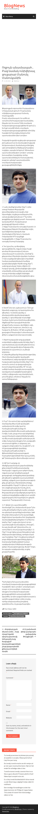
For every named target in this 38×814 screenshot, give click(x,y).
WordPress (18, 809)
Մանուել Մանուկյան (17, 616)
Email (8, 711)
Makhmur (16, 81)
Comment (10, 678)
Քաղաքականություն (21, 613)
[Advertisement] (19, 42)
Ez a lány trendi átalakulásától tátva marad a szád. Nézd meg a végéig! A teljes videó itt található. (19, 781)
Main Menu (9, 16)
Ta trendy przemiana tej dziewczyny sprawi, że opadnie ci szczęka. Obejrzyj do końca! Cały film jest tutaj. (19, 757)
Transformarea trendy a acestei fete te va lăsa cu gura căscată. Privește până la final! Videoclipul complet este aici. (18, 773)
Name (8, 705)
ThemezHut (5, 811)
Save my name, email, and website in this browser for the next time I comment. (18, 728)
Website (9, 718)
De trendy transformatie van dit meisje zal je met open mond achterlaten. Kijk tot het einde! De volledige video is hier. (19, 765)
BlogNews (14, 5)
